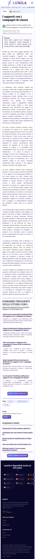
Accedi (4, 532)
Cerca (4, 537)
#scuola (10, 401)
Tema (18, 31)
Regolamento (6, 525)
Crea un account (6, 535)
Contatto (5, 520)
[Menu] (32, 3)
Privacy (4, 522)
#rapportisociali (22, 401)
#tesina (6, 405)
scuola (20, 52)
